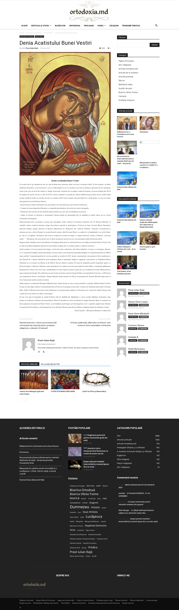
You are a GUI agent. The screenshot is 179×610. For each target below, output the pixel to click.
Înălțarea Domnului (27, 600)
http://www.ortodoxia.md (46, 344)
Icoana (104, 508)
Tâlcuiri (122, 80)
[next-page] (25, 399)
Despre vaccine (25, 603)
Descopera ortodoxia (34, 33)
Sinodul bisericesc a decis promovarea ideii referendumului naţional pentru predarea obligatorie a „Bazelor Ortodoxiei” (38, 325)
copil (104, 498)
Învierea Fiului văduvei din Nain (32, 480)
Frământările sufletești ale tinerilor (46, 603)
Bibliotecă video (125, 84)
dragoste (93, 502)
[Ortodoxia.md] (89, 11)
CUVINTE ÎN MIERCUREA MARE (63, 391)
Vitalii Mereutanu (136, 349)
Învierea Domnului (79, 603)
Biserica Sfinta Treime (128, 92)
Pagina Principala (126, 61)
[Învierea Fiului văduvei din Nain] (127, 178)
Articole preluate (126, 76)
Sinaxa (88, 556)
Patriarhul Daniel (75, 543)
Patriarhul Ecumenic (90, 543)
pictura (84, 548)
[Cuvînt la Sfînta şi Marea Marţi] (96, 379)
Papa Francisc (90, 530)
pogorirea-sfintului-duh (66, 600)
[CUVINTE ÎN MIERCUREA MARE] (65, 379)
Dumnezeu (79, 506)
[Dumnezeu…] (150, 123)
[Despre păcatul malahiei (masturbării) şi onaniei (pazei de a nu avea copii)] (74, 464)
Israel (82, 517)
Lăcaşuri (114, 25)
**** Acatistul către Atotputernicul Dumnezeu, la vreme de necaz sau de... (95, 451)
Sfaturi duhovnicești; (77, 556)
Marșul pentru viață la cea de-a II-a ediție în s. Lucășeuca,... (149, 165)
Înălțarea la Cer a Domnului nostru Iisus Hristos (125, 134)
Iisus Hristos (90, 511)
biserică (74, 498)
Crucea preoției (151, 600)
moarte (103, 521)
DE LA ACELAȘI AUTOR (50, 364)
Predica (92, 547)
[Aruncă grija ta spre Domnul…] (150, 238)
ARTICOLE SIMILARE (29, 364)
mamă (72, 521)
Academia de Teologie (77, 486)
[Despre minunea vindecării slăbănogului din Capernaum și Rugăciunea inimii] (150, 211)
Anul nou (90, 486)
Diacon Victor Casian (138, 302)
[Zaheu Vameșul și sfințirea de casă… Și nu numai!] (127, 238)
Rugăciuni (60, 25)
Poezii (100, 25)
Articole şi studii (40, 25)
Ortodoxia (74, 25)
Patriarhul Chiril (102, 539)
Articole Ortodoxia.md (128, 68)
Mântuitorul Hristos (76, 526)
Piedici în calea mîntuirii (85, 600)
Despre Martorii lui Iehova (45, 600)
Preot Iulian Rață (81, 551)
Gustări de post (125, 88)
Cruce (84, 503)
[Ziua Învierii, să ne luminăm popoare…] (127, 262)
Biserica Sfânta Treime (84, 494)
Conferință (91, 498)
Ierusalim (73, 512)
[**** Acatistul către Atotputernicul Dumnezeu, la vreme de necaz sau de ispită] (74, 451)
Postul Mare (48, 33)
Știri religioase (125, 65)
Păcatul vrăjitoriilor (137, 600)
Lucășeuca (94, 516)
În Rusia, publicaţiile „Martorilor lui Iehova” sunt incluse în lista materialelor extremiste (90, 324)
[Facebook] (40, 352)
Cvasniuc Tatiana (136, 325)
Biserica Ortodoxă (82, 490)
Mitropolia (79, 521)
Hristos (95, 507)
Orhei (72, 530)
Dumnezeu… (144, 132)
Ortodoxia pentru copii (104, 600)
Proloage (89, 25)
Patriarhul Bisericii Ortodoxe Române (82, 539)
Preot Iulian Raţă (32, 48)
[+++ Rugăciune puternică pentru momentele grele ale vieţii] (74, 438)
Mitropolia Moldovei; (92, 521)
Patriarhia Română (94, 534)
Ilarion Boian (74, 517)
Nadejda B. (133, 337)
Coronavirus (75, 503)
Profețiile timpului (126, 100)
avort (98, 486)
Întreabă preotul (131, 25)
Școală (94, 556)
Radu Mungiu (124, 510)
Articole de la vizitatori (128, 72)
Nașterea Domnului (96, 525)
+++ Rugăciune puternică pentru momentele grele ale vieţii (95, 437)
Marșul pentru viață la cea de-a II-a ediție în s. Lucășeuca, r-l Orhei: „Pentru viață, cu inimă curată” (38, 471)
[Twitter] (44, 352)
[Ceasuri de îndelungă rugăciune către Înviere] (34, 379)
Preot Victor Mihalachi (138, 313)
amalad (122, 493)
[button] (156, 26)
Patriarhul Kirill (75, 548)
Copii (99, 498)
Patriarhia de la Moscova (78, 534)
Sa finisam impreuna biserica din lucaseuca (104, 603)
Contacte (122, 96)
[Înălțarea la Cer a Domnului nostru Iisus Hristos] (127, 123)
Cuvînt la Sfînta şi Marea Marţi (94, 391)
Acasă (24, 25)
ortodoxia (80, 530)
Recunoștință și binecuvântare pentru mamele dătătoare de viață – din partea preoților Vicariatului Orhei (39, 460)
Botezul (83, 498)
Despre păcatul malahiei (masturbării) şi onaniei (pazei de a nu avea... (96, 464)
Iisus (79, 512)
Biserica (105, 486)
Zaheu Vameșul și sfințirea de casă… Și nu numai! (126, 249)
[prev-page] (21, 399)
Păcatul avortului (121, 600)
